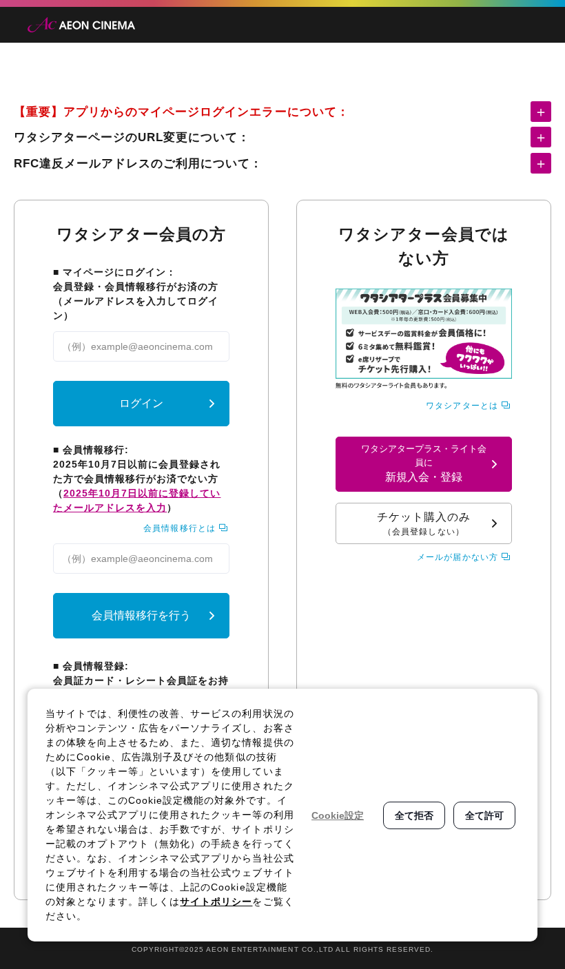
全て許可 (484, 815)
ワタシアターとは (461, 405)
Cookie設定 (337, 815)
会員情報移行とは (179, 528)
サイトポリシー (216, 901)
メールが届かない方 (457, 557)
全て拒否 (414, 815)
